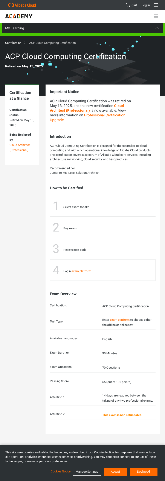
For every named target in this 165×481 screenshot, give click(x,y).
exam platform (81, 271)
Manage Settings (87, 471)
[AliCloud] (22, 5)
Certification (13, 43)
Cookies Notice (60, 471)
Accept (115, 471)
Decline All (143, 471)
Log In (146, 5)
